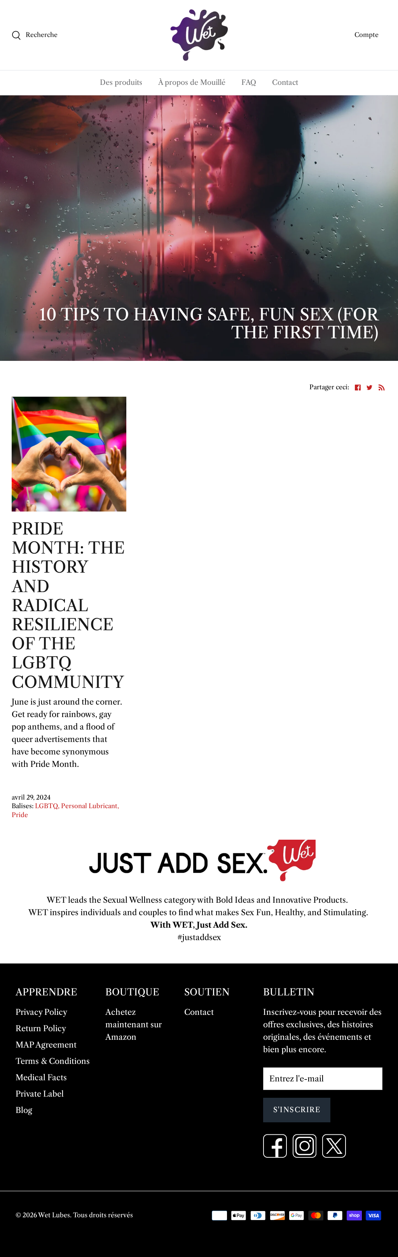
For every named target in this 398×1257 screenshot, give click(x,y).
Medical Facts (41, 1077)
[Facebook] (275, 1146)
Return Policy (41, 1028)
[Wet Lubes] (199, 35)
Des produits (121, 82)
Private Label (40, 1094)
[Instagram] (304, 1146)
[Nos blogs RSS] (381, 386)
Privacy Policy (41, 1012)
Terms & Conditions (53, 1061)
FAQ (248, 82)
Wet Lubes (54, 1215)
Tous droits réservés (103, 1215)
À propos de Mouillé (191, 82)
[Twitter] (334, 1146)
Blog (24, 1110)
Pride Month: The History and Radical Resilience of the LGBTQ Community (68, 605)
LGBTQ (46, 806)
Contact (285, 82)
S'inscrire (296, 1110)
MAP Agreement (46, 1045)
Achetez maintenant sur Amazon (133, 1024)
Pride (20, 815)
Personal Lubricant (89, 806)
